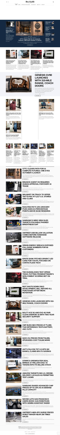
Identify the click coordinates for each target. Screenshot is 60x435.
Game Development (26, 294)
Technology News (37, 238)
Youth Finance (39, 264)
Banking (23, 264)
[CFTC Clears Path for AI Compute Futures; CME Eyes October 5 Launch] (30, 28)
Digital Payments (28, 200)
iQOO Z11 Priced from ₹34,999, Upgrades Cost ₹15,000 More (12, 136)
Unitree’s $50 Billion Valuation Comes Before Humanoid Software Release (48, 39)
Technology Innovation (32, 37)
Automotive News (37, 72)
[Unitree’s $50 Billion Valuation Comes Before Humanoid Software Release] (53, 39)
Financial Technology (31, 264)
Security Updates (31, 318)
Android (23, 318)
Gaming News (30, 294)
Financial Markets (29, 174)
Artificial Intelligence (24, 174)
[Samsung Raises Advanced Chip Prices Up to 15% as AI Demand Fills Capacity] (13, 391)
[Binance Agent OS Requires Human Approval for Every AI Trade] (10, 24)
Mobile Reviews (26, 318)
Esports (23, 294)
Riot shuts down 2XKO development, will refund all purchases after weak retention (48, 62)
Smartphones (34, 318)
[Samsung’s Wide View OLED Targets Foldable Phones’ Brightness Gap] (53, 34)
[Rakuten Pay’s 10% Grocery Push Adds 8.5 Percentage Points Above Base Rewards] (53, 27)
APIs (22, 366)
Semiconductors (36, 391)
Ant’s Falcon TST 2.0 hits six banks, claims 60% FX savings (34, 152)
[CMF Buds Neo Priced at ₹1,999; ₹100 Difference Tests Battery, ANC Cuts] (46, 105)
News (11, 28)
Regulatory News (26, 37)
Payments (32, 366)
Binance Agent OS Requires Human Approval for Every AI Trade (10, 31)
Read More (30, 45)
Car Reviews (41, 72)
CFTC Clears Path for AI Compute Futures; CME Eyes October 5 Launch (30, 39)
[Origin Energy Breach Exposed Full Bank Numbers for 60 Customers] (11, 54)
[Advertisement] (30, 12)
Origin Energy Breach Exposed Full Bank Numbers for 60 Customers (10, 62)
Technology (37, 318)
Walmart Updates (41, 200)
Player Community (39, 294)
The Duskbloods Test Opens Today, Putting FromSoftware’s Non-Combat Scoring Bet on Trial (36, 62)
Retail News (38, 200)
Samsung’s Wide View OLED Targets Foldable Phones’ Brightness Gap (48, 34)
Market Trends (30, 391)
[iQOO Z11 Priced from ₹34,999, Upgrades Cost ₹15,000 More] (13, 127)
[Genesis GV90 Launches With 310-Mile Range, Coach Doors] (19, 84)
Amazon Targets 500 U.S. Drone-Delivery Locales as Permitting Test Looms (50, 153)
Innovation (30, 238)
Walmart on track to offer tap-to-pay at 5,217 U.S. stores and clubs (48, 22)
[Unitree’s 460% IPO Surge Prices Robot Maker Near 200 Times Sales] (13, 417)
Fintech (29, 366)
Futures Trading (33, 174)
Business (28, 238)
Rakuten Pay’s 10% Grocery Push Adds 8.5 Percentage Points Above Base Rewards (48, 28)
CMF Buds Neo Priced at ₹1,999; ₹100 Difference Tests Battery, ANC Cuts (46, 114)
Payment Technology (34, 200)
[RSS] (53, 1)
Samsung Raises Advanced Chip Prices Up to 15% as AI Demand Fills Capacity (37, 388)
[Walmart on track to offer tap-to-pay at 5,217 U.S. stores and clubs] (53, 22)
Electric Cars (46, 72)
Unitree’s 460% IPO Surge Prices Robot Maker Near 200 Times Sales (38, 414)
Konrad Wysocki (48, 31)
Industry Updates (34, 294)
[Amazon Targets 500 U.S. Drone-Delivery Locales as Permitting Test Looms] (50, 146)
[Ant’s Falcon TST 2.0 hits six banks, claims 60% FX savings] (34, 146)
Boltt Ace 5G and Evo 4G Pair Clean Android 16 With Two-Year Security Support (13, 114)
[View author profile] (40, 94)
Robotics (34, 238)
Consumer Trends (24, 200)
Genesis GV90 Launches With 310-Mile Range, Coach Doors (44, 80)
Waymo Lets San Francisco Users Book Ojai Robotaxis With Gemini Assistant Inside (36, 401)
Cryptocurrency (8, 28)
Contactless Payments (26, 264)
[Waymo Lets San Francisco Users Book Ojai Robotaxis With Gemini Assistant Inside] (13, 404)
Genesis (49, 72)
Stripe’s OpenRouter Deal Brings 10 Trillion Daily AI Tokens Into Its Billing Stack (42, 153)
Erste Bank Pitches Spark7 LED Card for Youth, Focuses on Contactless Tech (22, 62)
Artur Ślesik (47, 36)
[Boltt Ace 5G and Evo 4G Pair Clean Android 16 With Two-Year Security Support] (13, 105)
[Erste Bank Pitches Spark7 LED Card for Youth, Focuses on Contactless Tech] (23, 54)
